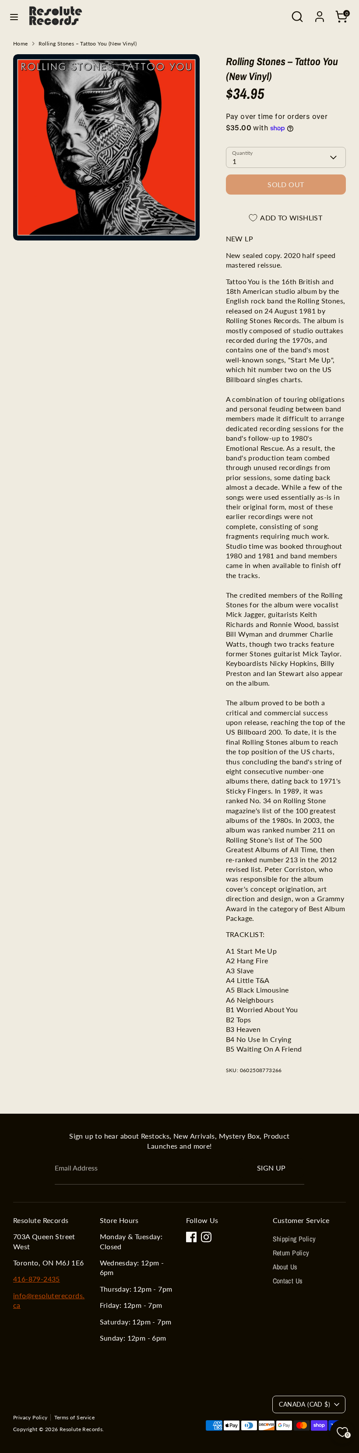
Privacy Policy (30, 1417)
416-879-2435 (36, 1279)
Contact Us (288, 1281)
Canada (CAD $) (304, 1404)
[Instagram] (206, 1237)
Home (20, 43)
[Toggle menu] (14, 17)
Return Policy (291, 1253)
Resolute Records (81, 1429)
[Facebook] (191, 1237)
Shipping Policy (294, 1239)
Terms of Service (74, 1417)
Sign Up (271, 1168)
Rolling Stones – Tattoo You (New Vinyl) (88, 43)
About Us (285, 1267)
